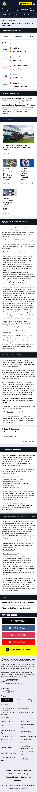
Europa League (20, 105)
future (31, 36)
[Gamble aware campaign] (14, 680)
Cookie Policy (26, 777)
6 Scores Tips (6, 726)
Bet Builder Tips (6, 739)
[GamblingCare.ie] (14, 683)
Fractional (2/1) (7, 700)
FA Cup (15, 101)
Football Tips (16, 9)
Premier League (7, 101)
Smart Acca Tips (6, 747)
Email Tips (23, 743)
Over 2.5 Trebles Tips (8, 753)
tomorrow (18, 36)
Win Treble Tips (25, 739)
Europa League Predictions (12, 481)
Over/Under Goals (9, 558)
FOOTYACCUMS (20, 635)
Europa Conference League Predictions (16, 483)
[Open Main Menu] (34, 4)
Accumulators (8, 543)
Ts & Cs (11, 774)
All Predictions (7, 15)
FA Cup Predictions (9, 485)
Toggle (8, 691)
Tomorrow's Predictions (23, 15)
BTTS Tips (4, 743)
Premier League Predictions (12, 477)
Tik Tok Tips (24, 759)
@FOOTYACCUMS (20, 621)
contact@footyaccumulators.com (17, 712)
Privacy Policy (23, 774)
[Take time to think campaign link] (18, 651)
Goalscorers (7, 562)
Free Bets (20, 362)
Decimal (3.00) (18, 700)
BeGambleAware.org (12, 436)
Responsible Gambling (22, 770)
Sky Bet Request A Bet (28, 736)
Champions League (8, 105)
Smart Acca (32, 9)
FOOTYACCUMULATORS (20, 628)
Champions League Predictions (13, 479)
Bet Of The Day (8, 550)
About (8, 770)
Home (3, 20)
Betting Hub (18, 780)
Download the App (6, 9)
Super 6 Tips (24, 721)
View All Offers (28, 441)
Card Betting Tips (7, 736)
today (6, 36)
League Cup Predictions (11, 487)
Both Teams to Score (10, 554)
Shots (5, 566)
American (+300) (29, 700)
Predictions (24, 9)
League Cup (24, 101)
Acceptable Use (12, 777)
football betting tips (8, 324)
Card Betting (7, 572)
